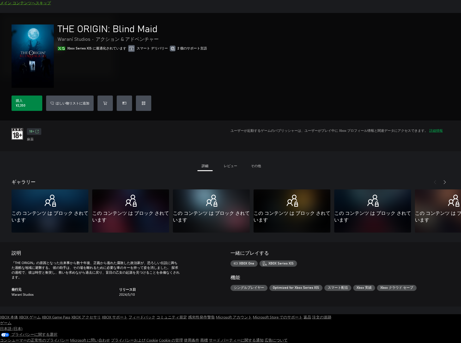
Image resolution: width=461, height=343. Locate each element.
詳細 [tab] (205, 165)
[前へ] (435, 182)
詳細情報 (436, 130)
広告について (276, 340)
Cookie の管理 (171, 340)
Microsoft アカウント (234, 316)
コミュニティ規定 (171, 316)
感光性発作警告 (201, 316)
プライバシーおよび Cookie (134, 340)
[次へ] (444, 182)
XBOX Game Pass (56, 316)
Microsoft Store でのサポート (278, 316)
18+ (31, 131)
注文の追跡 (321, 316)
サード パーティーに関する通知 (236, 340)
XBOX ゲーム (30, 316)
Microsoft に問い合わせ (90, 340)
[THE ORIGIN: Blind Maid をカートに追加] (105, 103)
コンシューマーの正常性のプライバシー (34, 340)
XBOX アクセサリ (86, 316)
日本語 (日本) (11, 328)
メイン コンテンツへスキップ (25, 2)
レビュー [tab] (230, 165)
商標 (204, 340)
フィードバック (141, 316)
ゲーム (6, 322)
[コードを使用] (143, 103)
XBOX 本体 (9, 316)
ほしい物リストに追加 (72, 103)
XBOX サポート (114, 316)
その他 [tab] (256, 165)
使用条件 (191, 340)
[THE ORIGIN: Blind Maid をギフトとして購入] (124, 103)
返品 (307, 316)
